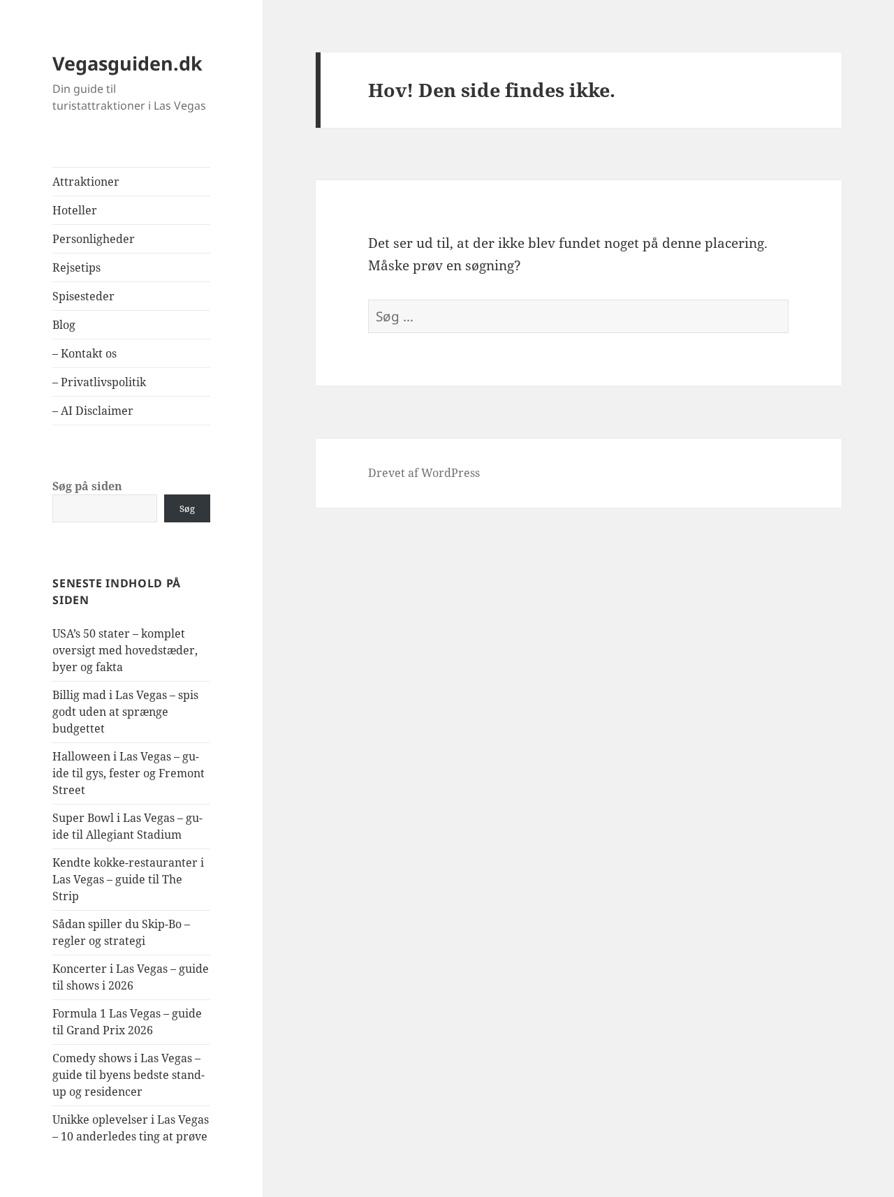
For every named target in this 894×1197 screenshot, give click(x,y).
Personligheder (93, 239)
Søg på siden (87, 486)
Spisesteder (83, 296)
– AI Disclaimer (92, 410)
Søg (187, 508)
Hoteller (74, 210)
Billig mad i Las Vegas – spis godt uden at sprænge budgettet (125, 711)
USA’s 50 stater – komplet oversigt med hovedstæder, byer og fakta (125, 650)
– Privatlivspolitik (99, 382)
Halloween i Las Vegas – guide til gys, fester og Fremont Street (128, 773)
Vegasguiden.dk (127, 63)
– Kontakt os (84, 353)
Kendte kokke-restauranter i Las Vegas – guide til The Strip (128, 879)
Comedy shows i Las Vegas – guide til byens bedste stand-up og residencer (128, 1074)
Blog (63, 324)
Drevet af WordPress (424, 472)
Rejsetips (76, 267)
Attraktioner (85, 181)
